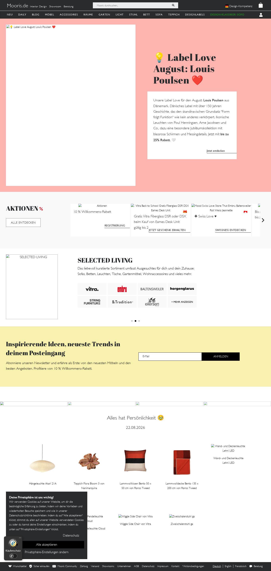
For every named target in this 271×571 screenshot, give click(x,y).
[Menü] (20, 538)
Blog (35, 14)
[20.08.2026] (101, 404)
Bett (146, 14)
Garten (104, 14)
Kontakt (175, 566)
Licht (120, 14)
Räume (88, 14)
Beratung (69, 7)
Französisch (240, 566)
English (228, 566)
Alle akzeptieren (46, 544)
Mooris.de (17, 6)
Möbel (49, 14)
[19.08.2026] (169, 404)
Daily (22, 14)
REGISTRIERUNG (115, 225)
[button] (132, 321)
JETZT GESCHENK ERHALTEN (167, 230)
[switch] (13, 556)
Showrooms (108, 566)
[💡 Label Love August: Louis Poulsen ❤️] (71, 105)
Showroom (55, 7)
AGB (136, 566)
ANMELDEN (220, 356)
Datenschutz (148, 566)
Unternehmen (124, 566)
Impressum (162, 566)
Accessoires (69, 14)
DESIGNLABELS (195, 14)
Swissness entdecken (230, 230)
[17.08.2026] (237, 404)
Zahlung (84, 566)
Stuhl (133, 14)
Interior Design (38, 7)
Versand (95, 566)
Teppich (174, 14)
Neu (10, 14)
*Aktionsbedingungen (193, 566)
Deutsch (217, 566)
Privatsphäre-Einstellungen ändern (46, 552)
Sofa (159, 14)
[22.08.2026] (33, 404)
